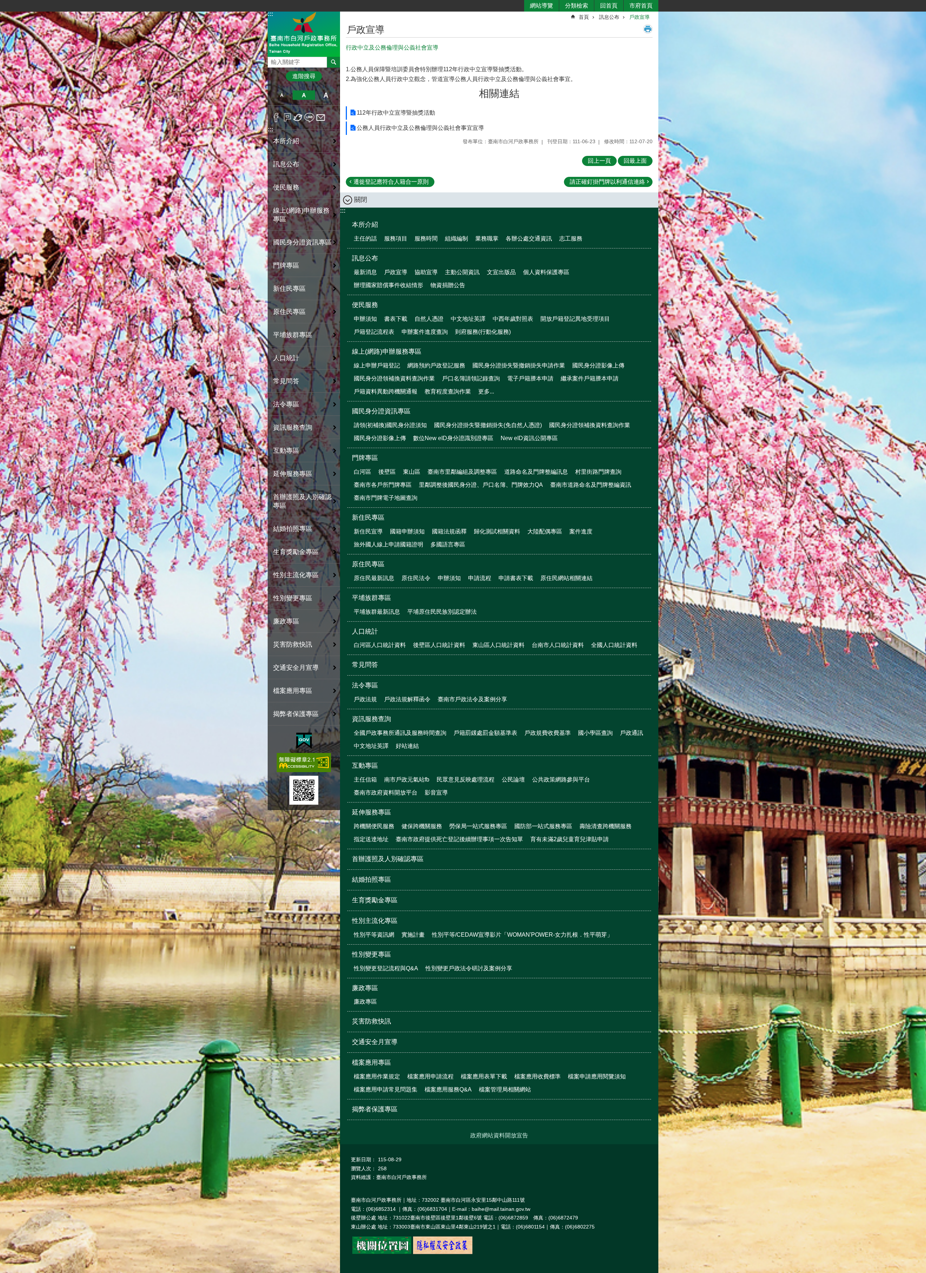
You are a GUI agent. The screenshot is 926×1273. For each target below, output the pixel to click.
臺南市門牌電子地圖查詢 (385, 498)
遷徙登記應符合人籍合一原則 (391, 182)
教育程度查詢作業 (448, 391)
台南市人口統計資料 (558, 645)
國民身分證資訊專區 (381, 411)
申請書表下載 (515, 578)
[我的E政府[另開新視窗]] (304, 741)
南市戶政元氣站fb (406, 779)
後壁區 (387, 472)
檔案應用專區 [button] (292, 690)
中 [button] (304, 95)
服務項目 (395, 238)
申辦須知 (365, 319)
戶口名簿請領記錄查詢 (471, 378)
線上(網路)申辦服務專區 (386, 351)
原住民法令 (416, 578)
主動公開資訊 (462, 272)
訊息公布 (609, 17)
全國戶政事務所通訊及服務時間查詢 (400, 733)
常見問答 (286, 381)
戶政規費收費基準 (547, 733)
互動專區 (365, 765)
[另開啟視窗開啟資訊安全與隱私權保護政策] (442, 1252)
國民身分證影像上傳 (598, 365)
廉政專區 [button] (286, 621)
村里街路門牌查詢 (598, 472)
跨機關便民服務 (374, 826)
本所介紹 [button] (286, 141)
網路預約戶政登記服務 (436, 365)
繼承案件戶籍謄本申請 (590, 378)
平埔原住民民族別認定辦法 (442, 612)
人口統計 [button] (286, 358)
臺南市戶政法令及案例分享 (472, 699)
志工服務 (570, 238)
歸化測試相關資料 (497, 531)
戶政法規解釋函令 (407, 699)
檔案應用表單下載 (484, 1076)
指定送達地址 (371, 839)
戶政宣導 (639, 17)
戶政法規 (365, 699)
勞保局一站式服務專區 (478, 826)
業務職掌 (486, 238)
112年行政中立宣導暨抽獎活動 (396, 113)
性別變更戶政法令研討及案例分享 (468, 968)
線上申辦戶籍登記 (377, 365)
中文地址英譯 (468, 319)
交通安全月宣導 (296, 667)
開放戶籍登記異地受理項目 (575, 319)
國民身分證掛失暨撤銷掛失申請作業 (518, 365)
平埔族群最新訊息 (377, 612)
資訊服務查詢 (371, 719)
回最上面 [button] (635, 161)
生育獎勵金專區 (296, 551)
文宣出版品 (501, 272)
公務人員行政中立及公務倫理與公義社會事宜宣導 (420, 128)
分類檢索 (576, 6)
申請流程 (479, 578)
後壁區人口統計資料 (439, 645)
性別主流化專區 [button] (296, 575)
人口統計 (365, 631)
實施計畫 (413, 935)
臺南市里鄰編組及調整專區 (462, 472)
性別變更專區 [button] (292, 598)
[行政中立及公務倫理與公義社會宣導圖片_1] (303, 790)
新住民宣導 (368, 531)
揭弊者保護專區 (296, 714)
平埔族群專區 (371, 597)
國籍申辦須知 (407, 531)
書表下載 (395, 319)
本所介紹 (365, 224)
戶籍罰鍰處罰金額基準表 (485, 733)
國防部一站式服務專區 (543, 826)
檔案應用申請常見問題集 (385, 1089)
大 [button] (326, 95)
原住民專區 (368, 564)
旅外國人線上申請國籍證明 (388, 544)
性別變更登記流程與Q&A (386, 968)
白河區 (362, 472)
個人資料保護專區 (546, 272)
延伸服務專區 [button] (292, 473)
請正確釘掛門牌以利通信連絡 (607, 182)
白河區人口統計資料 (380, 645)
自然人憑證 (429, 319)
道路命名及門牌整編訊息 (536, 472)
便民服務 (365, 304)
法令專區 (365, 685)
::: (270, 14)
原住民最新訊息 (374, 578)
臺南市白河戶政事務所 (304, 34)
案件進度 (580, 531)
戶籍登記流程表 (374, 332)
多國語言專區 (447, 544)
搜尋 (273, 60)
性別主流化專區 (375, 920)
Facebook (276, 117)
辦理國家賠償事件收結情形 (388, 285)
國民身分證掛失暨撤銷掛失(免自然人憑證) (488, 425)
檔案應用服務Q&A (448, 1089)
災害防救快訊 (292, 644)
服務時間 (426, 238)
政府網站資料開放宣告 (499, 1135)
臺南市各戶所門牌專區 (383, 485)
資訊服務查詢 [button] (292, 427)
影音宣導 (436, 792)
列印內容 (648, 29)
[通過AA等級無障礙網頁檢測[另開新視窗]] (304, 762)
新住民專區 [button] (289, 288)
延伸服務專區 (371, 812)
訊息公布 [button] (286, 164)
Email (320, 117)
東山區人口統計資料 (498, 645)
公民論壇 (513, 779)
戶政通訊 (631, 733)
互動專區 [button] (286, 450)
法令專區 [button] (286, 404)
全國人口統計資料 (614, 645)
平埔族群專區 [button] (292, 335)
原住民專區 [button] (289, 311)
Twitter (298, 117)
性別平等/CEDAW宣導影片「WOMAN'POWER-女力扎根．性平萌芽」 (522, 935)
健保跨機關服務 (422, 826)
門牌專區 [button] (286, 265)
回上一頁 (599, 161)
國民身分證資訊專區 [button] (302, 242)
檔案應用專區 (371, 1062)
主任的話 (365, 238)
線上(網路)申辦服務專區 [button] (301, 215)
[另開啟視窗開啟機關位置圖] (382, 1252)
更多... (486, 391)
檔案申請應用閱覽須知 (597, 1076)
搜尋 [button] (333, 62)
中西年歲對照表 (513, 319)
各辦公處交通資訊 (529, 238)
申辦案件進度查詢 (425, 332)
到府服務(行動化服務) (483, 332)
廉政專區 (365, 988)
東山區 (411, 472)
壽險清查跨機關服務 (605, 826)
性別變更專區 (371, 954)
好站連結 (407, 746)
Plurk (287, 117)
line (309, 117)
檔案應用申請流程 (430, 1076)
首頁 (584, 17)
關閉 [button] (360, 199)
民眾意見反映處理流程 (465, 779)
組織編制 (456, 238)
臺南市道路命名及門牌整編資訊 (590, 485)
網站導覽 (541, 6)
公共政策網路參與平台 (561, 779)
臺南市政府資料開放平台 (385, 792)
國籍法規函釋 (449, 531)
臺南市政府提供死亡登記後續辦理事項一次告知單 (459, 839)
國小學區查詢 (595, 733)
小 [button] (282, 95)
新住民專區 (368, 517)
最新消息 (365, 272)
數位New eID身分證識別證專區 (453, 438)
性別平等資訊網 (374, 935)
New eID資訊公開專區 (529, 438)
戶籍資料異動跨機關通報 (385, 391)
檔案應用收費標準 (537, 1076)
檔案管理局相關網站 (505, 1089)
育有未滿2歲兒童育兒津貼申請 (569, 839)
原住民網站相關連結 (566, 578)
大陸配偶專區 (544, 531)
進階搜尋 (303, 76)
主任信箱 (365, 779)
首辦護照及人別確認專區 (302, 501)
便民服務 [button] (286, 187)
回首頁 (608, 6)
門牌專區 (365, 457)
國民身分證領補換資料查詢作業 (394, 378)
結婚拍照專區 (292, 528)
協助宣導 (426, 272)
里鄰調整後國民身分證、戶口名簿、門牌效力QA (481, 485)
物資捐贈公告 (447, 285)
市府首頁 (641, 6)
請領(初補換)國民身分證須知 (390, 425)
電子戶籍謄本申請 (530, 378)
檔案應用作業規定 (377, 1076)
